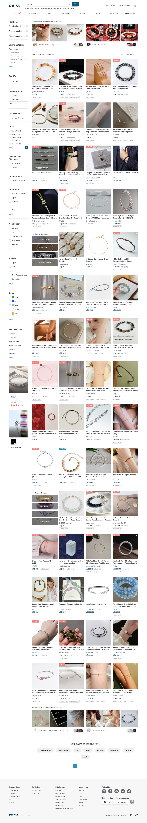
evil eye (12, 353)
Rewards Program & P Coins (64, 808)
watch (85, 757)
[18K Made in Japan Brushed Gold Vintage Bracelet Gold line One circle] (45, 115)
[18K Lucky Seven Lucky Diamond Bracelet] (98, 244)
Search (75, 4)
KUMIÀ (61, 91)
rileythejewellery (37, 307)
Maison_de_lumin (38, 221)
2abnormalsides (64, 178)
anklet (88, 750)
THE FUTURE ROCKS (93, 609)
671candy (116, 135)
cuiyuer (115, 307)
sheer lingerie (57, 8)
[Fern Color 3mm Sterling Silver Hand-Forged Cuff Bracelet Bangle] (125, 374)
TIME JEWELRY (91, 135)
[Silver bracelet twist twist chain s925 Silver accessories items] (71, 331)
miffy (72, 8)
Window (11, 802)
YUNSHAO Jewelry (119, 264)
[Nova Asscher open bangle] (98, 590)
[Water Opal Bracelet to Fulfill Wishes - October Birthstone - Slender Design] (98, 460)
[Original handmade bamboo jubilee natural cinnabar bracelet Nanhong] (45, 417)
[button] (26, 147)
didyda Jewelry (91, 307)
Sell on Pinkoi (110, 5)
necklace (128, 750)
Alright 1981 (117, 221)
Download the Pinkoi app (116, 802)
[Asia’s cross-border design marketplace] (15, 5)
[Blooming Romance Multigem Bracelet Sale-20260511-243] (125, 201)
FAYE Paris (63, 307)
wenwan (12, 349)
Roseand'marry (64, 480)
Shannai (35, 437)
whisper (34, 609)
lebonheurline (90, 393)
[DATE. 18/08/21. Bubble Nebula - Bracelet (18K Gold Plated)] (125, 676)
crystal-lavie (117, 350)
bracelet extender (45, 750)
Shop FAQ (35, 793)
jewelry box (114, 750)
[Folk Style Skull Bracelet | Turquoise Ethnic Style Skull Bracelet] (71, 158)
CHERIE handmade (65, 523)
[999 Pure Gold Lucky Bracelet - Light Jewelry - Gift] (98, 72)
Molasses (35, 135)
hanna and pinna (38, 178)
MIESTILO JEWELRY (93, 178)
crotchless (66, 8)
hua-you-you (63, 264)
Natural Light (63, 695)
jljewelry (88, 91)
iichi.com (81, 805)
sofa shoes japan (46, 8)
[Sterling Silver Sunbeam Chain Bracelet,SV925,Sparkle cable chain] (98, 201)
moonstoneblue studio (93, 566)
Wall (10, 799)
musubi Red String (92, 652)
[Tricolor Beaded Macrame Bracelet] (125, 158)
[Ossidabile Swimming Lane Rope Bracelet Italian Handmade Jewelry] (45, 331)
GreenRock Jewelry (92, 221)
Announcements (60, 796)
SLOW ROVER (118, 695)
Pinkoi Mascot (83, 799)
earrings (100, 750)
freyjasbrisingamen (65, 609)
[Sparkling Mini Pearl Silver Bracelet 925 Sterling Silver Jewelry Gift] (125, 115)
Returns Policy (60, 805)
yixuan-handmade (119, 652)
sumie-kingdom (64, 652)
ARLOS (61, 221)
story (114, 393)
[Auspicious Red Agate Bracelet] (125, 460)
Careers (81, 802)
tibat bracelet (14, 341)
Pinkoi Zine (12, 793)
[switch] (18, 26)
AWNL (115, 178)
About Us (81, 790)
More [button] (11, 66)
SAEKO (34, 350)
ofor (60, 437)
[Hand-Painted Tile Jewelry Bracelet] (71, 244)
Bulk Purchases (60, 793)
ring (77, 750)
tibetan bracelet (15, 345)
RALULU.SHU (90, 480)
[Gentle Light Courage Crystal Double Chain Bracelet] (45, 590)
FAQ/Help (58, 790)
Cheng (115, 609)
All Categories (13, 790)
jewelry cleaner (63, 750)
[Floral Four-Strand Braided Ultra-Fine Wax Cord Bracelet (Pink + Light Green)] (45, 676)
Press (80, 793)
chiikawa (36, 8)
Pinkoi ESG (82, 796)
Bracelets (12, 337)
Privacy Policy (59, 802)
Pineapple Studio (118, 480)
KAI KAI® (116, 91)
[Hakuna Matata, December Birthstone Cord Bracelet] (71, 417)
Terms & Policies (60, 799)
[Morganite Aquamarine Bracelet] (71, 590)
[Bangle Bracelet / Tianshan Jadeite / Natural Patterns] (125, 287)
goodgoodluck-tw (38, 91)
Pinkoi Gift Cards (14, 796)
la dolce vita (29, 8)
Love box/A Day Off (119, 523)
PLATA (115, 566)
